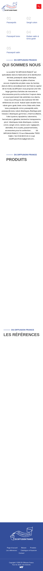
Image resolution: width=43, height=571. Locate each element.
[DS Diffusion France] (9, 6)
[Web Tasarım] (21, 567)
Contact (21, 553)
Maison (23, 548)
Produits (33, 548)
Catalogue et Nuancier (29, 550)
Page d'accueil (12, 548)
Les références (11, 550)
